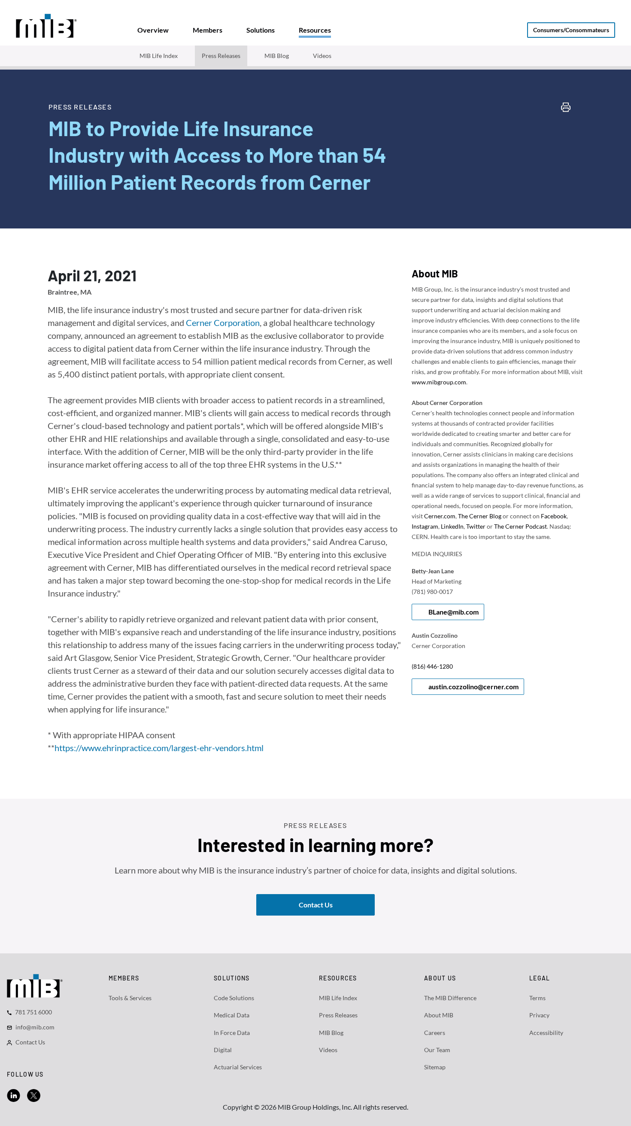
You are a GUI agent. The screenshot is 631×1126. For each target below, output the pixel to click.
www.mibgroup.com (439, 382)
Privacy (539, 1015)
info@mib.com (35, 1027)
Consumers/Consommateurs (571, 29)
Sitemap (435, 1067)
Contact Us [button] (316, 905)
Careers (434, 1032)
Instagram (425, 526)
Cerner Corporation (223, 322)
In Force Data (232, 1032)
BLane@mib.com (453, 612)
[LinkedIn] (13, 1094)
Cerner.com (439, 516)
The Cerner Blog (479, 516)
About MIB (438, 1015)
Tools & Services (130, 997)
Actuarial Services (238, 1067)
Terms (537, 997)
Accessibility (546, 1032)
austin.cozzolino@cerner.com (473, 686)
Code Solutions (234, 997)
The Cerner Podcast (520, 526)
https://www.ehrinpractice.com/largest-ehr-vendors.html (159, 748)
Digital (223, 1049)
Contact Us (30, 1042)
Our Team (437, 1049)
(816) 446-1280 (432, 666)
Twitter (475, 526)
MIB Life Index (159, 55)
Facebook (554, 516)
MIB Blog (276, 55)
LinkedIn (452, 526)
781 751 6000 (33, 1012)
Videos (322, 55)
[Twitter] (33, 1094)
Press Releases (221, 55)
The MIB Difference (450, 997)
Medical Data (231, 1015)
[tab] (153, 30)
